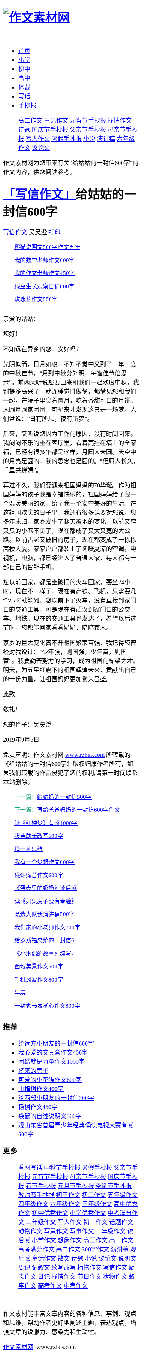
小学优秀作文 (88, 1213)
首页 (24, 51)
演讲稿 (106, 138)
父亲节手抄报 (88, 129)
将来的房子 (33, 1071)
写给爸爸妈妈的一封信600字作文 (78, 810)
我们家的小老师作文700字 (47, 927)
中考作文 (76, 1285)
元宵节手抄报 (88, 120)
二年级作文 (41, 1222)
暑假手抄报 (66, 138)
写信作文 (15, 232)
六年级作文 (65, 1204)
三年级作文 (97, 1204)
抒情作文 (120, 120)
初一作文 (95, 1222)
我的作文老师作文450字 (44, 273)
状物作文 (115, 1276)
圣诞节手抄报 (113, 1186)
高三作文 (95, 1240)
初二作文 (94, 1195)
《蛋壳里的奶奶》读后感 (45, 888)
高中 (24, 78)
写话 (24, 96)
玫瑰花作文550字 (36, 299)
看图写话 (30, 1167)
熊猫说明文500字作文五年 (47, 247)
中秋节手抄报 (62, 1167)
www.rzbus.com (85, 755)
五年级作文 (123, 1195)
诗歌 (24, 129)
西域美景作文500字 (38, 966)
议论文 (41, 148)
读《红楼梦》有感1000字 (46, 823)
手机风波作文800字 (38, 980)
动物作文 (30, 1231)
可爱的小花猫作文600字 (50, 1080)
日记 (44, 1276)
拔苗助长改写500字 (38, 836)
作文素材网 (18, 1347)
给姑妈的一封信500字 (64, 797)
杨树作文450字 (38, 1107)
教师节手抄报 (36, 1195)
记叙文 (41, 1267)
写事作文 (82, 1231)
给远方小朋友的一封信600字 (56, 1043)
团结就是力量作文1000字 (51, 1061)
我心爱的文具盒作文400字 (53, 1052)
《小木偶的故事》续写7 (44, 954)
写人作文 (38, 138)
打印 (54, 232)
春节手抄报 (41, 1186)
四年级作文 (33, 1204)
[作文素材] (36, 17)
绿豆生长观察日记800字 (44, 286)
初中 (24, 69)
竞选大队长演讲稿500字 (44, 914)
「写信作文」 (39, 194)
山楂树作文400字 (41, 1089)
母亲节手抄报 (88, 1176)
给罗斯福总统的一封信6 (44, 940)
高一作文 (121, 1240)
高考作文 (50, 1285)
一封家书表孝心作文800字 (47, 1006)
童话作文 (56, 120)
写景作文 (56, 1231)
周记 (24, 1267)
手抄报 (27, 105)
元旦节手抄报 (76, 1186)
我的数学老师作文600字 (44, 260)
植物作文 (89, 1267)
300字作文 (95, 1249)
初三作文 (68, 1195)
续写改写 (63, 1267)
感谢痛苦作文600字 (38, 875)
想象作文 (70, 1240)
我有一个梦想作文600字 (44, 862)
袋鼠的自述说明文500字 (50, 1116)
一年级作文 (110, 1231)
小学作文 (44, 1240)
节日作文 (89, 1276)
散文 (64, 1258)
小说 (89, 138)
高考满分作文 (36, 1249)
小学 (24, 60)
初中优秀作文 (50, 1213)
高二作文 (30, 120)
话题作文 (121, 1222)
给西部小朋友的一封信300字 (56, 1098)
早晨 (20, 993)
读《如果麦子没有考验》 (45, 901)
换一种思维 (28, 849)
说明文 (127, 1258)
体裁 (24, 87)
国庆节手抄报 (50, 129)
